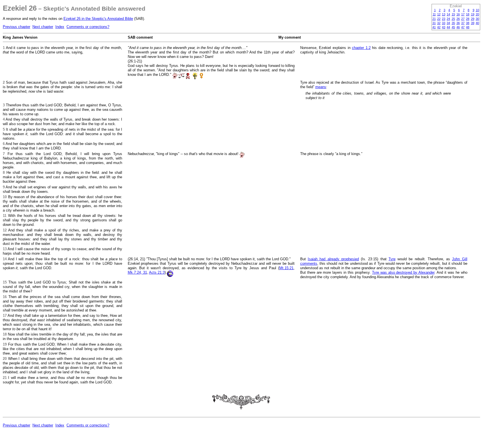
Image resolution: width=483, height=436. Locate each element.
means (320, 87)
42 (439, 27)
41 (434, 27)
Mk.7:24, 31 (137, 272)
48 (467, 27)
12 (439, 14)
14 (448, 14)
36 (458, 23)
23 (443, 18)
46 (458, 27)
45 (453, 27)
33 (443, 23)
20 (477, 14)
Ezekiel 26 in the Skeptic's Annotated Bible (98, 19)
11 (434, 14)
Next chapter (42, 27)
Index (59, 27)
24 (448, 18)
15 (453, 14)
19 (472, 14)
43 (443, 27)
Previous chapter (16, 27)
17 (463, 14)
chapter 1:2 (361, 48)
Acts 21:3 (157, 272)
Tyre (392, 259)
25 (453, 18)
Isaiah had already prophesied (333, 259)
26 (458, 18)
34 (448, 23)
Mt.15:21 (286, 268)
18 (467, 14)
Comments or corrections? (88, 27)
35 (453, 23)
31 (434, 23)
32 (439, 23)
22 (439, 18)
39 (472, 23)
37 (463, 23)
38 (467, 23)
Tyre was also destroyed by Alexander (403, 272)
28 (467, 18)
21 (434, 18)
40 (477, 23)
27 (463, 18)
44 (448, 27)
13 (443, 14)
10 (477, 10)
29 (472, 18)
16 (458, 14)
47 (463, 27)
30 (477, 18)
